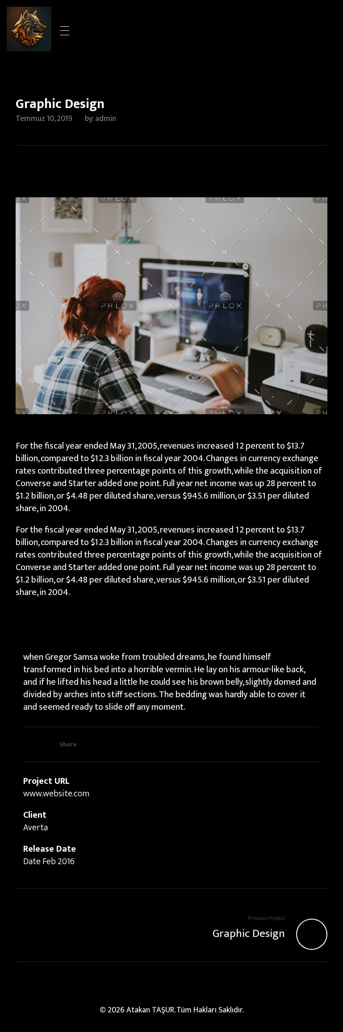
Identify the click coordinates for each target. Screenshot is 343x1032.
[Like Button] (29, 743)
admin (105, 118)
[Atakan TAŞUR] (29, 29)
